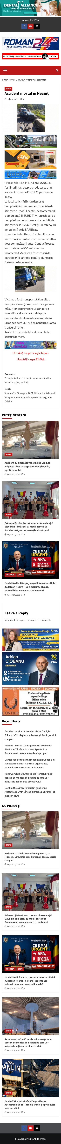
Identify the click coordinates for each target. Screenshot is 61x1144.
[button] (5, 70)
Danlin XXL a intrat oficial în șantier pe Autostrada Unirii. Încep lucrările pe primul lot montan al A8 (30, 791)
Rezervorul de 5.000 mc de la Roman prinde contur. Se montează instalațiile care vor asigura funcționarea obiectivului (28, 777)
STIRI (8, 88)
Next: (30, 395)
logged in (24, 619)
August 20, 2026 (13, 595)
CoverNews (23, 1138)
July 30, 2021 (13, 99)
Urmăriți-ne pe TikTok (30, 359)
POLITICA (10, 574)
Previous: (28, 378)
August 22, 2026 (13, 474)
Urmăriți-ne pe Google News (30, 353)
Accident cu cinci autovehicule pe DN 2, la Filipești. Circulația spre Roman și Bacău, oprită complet (27, 466)
